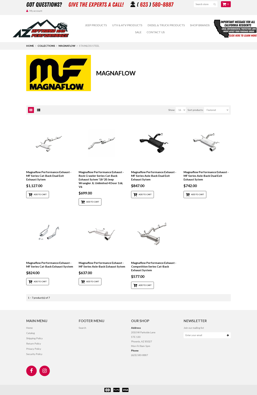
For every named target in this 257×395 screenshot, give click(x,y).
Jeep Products (96, 25)
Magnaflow (67, 45)
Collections (46, 45)
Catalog (30, 333)
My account (36, 10)
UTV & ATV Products (127, 25)
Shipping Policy (34, 338)
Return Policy (33, 343)
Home (30, 45)
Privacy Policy (33, 348)
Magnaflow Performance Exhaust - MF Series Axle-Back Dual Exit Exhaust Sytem (153, 175)
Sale (138, 32)
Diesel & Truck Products (166, 25)
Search (82, 327)
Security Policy (34, 354)
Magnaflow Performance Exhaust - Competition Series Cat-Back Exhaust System (153, 266)
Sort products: (196, 109)
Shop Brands (200, 25)
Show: (171, 109)
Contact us (156, 32)
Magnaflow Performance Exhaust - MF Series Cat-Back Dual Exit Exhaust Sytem (48, 175)
